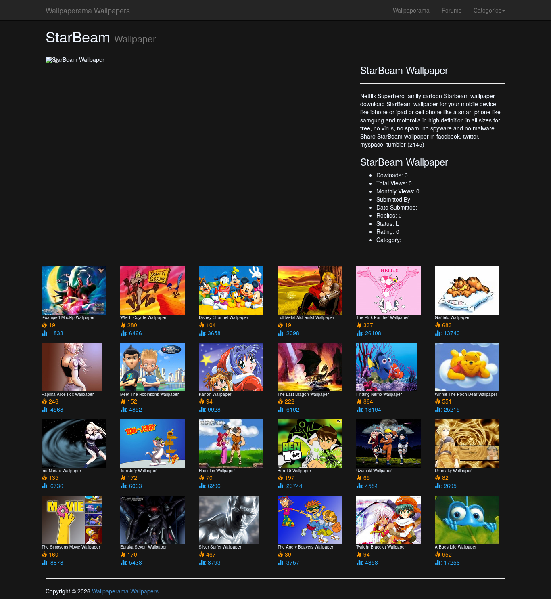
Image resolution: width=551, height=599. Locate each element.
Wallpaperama (411, 10)
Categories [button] (487, 10)
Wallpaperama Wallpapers (88, 10)
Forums (451, 10)
